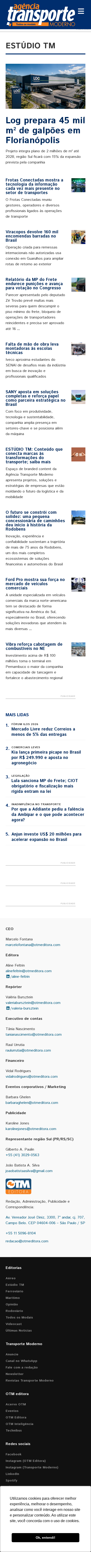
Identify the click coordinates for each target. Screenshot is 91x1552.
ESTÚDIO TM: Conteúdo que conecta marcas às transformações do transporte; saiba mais (34, 455)
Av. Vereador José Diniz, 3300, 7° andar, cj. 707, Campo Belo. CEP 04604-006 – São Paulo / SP (45, 1220)
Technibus (14, 1430)
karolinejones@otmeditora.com (31, 1129)
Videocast (14, 1324)
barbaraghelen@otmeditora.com (32, 1103)
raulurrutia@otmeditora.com (28, 1050)
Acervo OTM (16, 1404)
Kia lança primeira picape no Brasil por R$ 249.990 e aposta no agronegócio (46, 757)
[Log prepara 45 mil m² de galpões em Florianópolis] (45, 86)
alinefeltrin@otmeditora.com (29, 971)
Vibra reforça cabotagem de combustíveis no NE (34, 646)
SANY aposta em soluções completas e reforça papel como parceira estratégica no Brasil (36, 398)
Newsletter (15, 1374)
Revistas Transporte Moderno (30, 1380)
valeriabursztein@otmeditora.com (33, 1003)
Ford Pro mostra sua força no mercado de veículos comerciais (35, 584)
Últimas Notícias (19, 1330)
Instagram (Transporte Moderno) (32, 1467)
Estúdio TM (15, 1285)
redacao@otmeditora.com (27, 1241)
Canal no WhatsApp (21, 1361)
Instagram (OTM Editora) (26, 1461)
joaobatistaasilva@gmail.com (29, 1171)
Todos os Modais (19, 1317)
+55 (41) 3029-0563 (22, 1155)
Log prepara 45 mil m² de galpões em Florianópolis (45, 130)
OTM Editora (16, 1417)
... (18, 329)
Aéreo (11, 1278)
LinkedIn (12, 1474)
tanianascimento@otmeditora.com (34, 1034)
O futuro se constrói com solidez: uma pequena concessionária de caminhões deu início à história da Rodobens (35, 521)
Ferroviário (14, 1291)
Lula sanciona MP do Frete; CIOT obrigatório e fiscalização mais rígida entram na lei (44, 786)
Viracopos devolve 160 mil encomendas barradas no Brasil (32, 236)
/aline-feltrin (20, 976)
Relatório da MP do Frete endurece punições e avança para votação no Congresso (34, 284)
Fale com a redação (22, 1367)
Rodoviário (14, 1311)
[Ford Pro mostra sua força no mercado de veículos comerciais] (78, 585)
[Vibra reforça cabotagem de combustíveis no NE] (78, 649)
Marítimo (13, 1298)
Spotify (11, 1480)
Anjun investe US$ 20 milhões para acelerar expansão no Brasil (46, 837)
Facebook (13, 1454)
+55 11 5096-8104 (21, 1233)
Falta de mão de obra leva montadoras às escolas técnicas (32, 348)
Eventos (12, 1411)
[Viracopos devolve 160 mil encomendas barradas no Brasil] (78, 237)
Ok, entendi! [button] (45, 1537)
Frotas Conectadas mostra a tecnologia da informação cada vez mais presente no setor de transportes (34, 186)
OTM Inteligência (19, 1424)
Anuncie (12, 1354)
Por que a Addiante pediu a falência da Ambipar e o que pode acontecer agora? (47, 814)
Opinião (12, 1304)
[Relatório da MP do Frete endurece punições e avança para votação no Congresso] (78, 285)
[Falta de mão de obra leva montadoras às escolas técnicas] (78, 349)
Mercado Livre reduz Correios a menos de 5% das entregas (43, 732)
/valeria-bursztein (24, 1008)
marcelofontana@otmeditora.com (33, 945)
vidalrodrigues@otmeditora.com (32, 1076)
